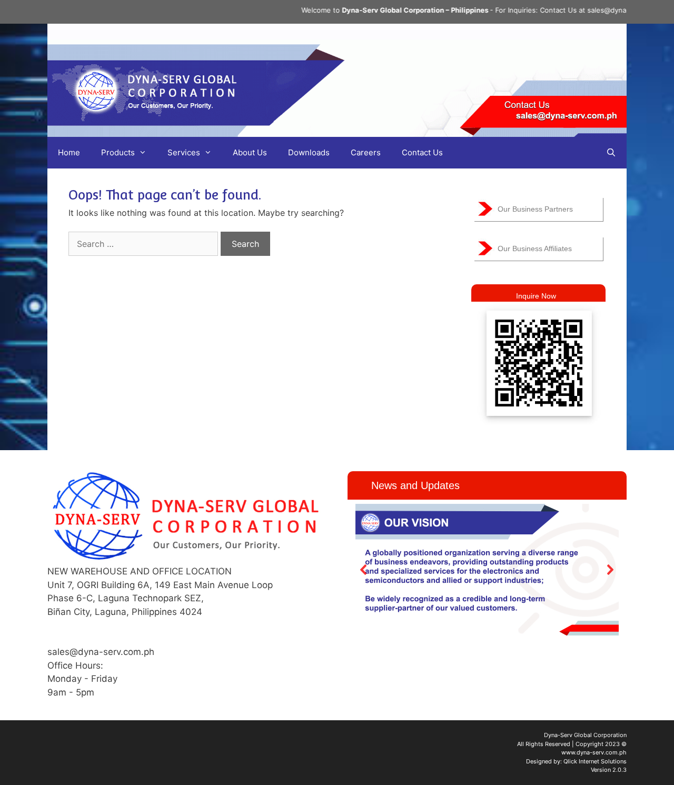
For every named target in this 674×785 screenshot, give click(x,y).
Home (69, 152)
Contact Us (422, 152)
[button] (363, 569)
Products (118, 152)
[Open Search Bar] (611, 152)
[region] (487, 569)
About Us (250, 152)
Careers (366, 152)
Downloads (309, 152)
